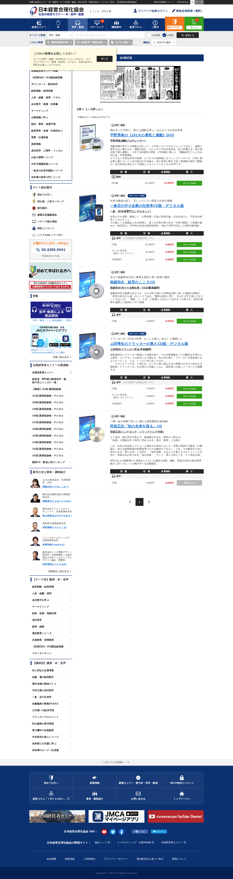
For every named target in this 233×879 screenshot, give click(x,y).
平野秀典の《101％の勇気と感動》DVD (142, 135)
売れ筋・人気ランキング (50, 201)
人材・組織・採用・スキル (45, 97)
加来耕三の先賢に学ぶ (44, 743)
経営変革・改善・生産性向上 (47, 130)
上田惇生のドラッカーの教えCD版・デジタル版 (149, 344)
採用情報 (69, 858)
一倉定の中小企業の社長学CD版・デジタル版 (147, 206)
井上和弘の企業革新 (43, 670)
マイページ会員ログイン (153, 10)
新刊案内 (42, 208)
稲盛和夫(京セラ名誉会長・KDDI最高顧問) (135, 287)
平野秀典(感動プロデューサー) (128, 140)
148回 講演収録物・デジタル (47, 415)
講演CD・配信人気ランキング (48, 462)
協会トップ (101, 842)
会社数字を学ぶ (40, 600)
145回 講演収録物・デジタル (47, 435)
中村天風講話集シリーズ (44, 164)
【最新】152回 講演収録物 (46, 389)
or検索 (170, 35)
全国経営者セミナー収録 (44, 70)
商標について (179, 858)
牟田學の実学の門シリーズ (45, 177)
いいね (141, 831)
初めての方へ (44, 194)
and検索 (156, 35)
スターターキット (42, 653)
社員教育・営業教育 (43, 639)
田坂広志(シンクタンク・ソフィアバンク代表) (137, 431)
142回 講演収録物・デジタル (47, 455)
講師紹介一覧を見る (60, 571)
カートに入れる (189, 183)
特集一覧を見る (62, 357)
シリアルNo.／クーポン (50, 235)
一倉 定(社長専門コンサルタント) (130, 211)
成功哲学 (37, 620)
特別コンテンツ (45, 228)
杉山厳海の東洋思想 (43, 723)
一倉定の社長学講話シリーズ (47, 170)
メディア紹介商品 (44, 221)
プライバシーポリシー (116, 858)
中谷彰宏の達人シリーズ (45, 736)
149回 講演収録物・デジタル (47, 409)
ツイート (160, 831)
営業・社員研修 (39, 137)
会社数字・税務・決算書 (44, 104)
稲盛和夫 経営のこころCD (132, 282)
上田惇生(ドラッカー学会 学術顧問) (130, 349)
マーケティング (39, 110)
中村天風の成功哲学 (43, 690)
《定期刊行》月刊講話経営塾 (47, 77)
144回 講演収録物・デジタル (47, 442)
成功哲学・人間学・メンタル (47, 150)
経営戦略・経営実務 (42, 90)
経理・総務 (38, 626)
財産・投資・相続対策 (44, 613)
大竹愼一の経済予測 (43, 710)
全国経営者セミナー (43, 372)
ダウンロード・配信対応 (44, 84)
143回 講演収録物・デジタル (47, 448)
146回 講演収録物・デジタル (47, 429)
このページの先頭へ (116, 762)
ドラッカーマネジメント (45, 717)
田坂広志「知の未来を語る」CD (136, 426)
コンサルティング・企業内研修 (134, 842)
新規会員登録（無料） (190, 10)
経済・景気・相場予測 (43, 124)
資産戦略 (36, 144)
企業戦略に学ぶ (39, 117)
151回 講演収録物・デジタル (47, 395)
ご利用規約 (89, 858)
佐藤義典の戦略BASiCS (45, 703)
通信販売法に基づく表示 (150, 858)
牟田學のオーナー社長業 (45, 750)
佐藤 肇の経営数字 (43, 677)
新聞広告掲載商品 (47, 214)
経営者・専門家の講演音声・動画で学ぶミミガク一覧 (49, 381)
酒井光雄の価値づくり (44, 683)
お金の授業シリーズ (42, 157)
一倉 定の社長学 (42, 697)
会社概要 (51, 858)
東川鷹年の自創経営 (43, 730)
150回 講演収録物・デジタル (47, 402)
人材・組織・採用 (42, 593)
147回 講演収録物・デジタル (47, 422)
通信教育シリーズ (42, 633)
